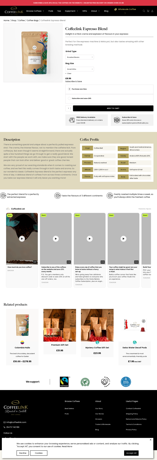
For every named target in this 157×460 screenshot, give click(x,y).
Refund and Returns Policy (136, 419)
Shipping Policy (132, 414)
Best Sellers (69, 408)
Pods (67, 414)
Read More (67, 446)
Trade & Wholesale (103, 424)
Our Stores (99, 414)
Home (6, 20)
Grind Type (70, 51)
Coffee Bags (33, 20)
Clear (69, 73)
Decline (22, 453)
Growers (98, 419)
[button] (35, 11)
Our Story (99, 408)
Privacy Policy (131, 430)
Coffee (21, 20)
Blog (97, 430)
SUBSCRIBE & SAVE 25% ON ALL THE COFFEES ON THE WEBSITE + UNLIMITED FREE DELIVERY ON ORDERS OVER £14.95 (78, 3)
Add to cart (113, 108)
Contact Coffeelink (133, 408)
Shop (13, 20)
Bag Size (69, 63)
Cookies (39, 453)
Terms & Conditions (134, 424)
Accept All (131, 453)
